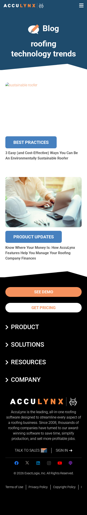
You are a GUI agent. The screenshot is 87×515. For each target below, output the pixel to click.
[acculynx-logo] (24, 5)
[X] (27, 463)
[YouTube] (60, 463)
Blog (51, 28)
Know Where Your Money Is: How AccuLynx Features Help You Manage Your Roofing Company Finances (40, 252)
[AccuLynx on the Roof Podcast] (71, 463)
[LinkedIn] (38, 463)
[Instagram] (49, 463)
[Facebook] (16, 463)
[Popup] (81, 5)
